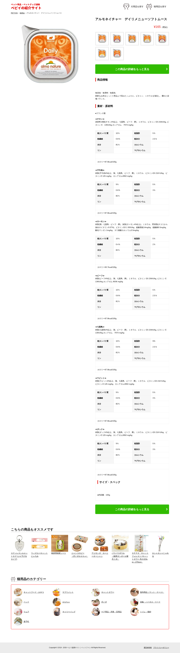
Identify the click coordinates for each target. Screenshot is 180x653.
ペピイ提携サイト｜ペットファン (27, 6)
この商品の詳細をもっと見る (132, 69)
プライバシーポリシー (161, 648)
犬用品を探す (137, 6)
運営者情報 (148, 648)
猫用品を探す (160, 6)
